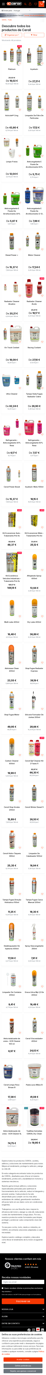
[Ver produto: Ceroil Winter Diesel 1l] (34, 793)
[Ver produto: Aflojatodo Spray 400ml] (34, 562)
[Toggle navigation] (3, 4)
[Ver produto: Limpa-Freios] (11, 147)
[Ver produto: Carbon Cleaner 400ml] (11, 747)
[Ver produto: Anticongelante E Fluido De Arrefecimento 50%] (34, 147)
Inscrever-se (23, 1301)
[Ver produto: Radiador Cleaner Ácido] (34, 287)
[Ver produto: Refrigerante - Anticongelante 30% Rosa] (11, 426)
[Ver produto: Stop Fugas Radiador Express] (34, 654)
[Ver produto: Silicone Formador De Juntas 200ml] (34, 700)
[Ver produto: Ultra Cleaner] (11, 380)
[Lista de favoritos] (36, 4)
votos (34, 1267)
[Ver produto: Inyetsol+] (34, 55)
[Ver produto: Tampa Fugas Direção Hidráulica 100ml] (11, 886)
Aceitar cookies (23, 1359)
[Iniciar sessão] (30, 4)
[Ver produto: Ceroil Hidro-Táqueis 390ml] (11, 839)
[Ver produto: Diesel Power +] (11, 241)
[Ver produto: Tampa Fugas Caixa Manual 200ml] (34, 886)
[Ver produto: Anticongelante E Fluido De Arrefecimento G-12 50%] (34, 194)
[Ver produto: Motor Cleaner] (34, 241)
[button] (22, 11)
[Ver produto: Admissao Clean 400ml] (11, 654)
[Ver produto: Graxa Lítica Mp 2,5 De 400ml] (34, 978)
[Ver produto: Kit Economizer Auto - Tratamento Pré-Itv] (11, 519)
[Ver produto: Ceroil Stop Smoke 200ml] (11, 793)
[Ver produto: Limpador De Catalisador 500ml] (34, 839)
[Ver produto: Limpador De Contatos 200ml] (11, 978)
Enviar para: (7, 11)
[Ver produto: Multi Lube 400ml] (11, 608)
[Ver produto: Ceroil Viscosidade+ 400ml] (34, 1024)
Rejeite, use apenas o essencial (23, 1371)
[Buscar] (25, 4)
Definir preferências (23, 1366)
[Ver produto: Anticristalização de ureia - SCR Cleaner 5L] (11, 1117)
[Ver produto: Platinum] (11, 55)
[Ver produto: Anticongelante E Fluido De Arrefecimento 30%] (11, 194)
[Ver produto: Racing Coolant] (34, 333)
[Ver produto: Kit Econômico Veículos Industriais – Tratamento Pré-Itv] (11, 562)
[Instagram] (33, 1330)
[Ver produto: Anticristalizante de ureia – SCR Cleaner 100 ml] (11, 1024)
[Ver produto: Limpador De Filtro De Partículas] (34, 101)
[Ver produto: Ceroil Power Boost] (11, 473)
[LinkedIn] (42, 1330)
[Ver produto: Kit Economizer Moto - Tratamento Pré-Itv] (34, 519)
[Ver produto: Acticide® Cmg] (11, 101)
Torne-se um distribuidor (34, 15)
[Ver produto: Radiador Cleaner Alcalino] (11, 287)
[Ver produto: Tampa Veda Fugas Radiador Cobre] (34, 380)
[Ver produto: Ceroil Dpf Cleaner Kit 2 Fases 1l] (34, 747)
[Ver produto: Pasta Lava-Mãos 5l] (34, 1071)
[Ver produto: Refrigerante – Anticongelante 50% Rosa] (34, 426)
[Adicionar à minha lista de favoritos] (20, 63)
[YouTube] (38, 1329)
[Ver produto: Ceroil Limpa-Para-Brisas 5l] (11, 1071)
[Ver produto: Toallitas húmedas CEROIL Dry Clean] (34, 1117)
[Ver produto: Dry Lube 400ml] (34, 608)
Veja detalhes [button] (7, 1291)
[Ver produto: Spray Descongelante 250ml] (34, 932)
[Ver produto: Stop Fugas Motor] (11, 700)
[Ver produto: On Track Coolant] (11, 333)
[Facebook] (29, 1330)
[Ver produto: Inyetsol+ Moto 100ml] (34, 473)
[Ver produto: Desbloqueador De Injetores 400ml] (11, 932)
